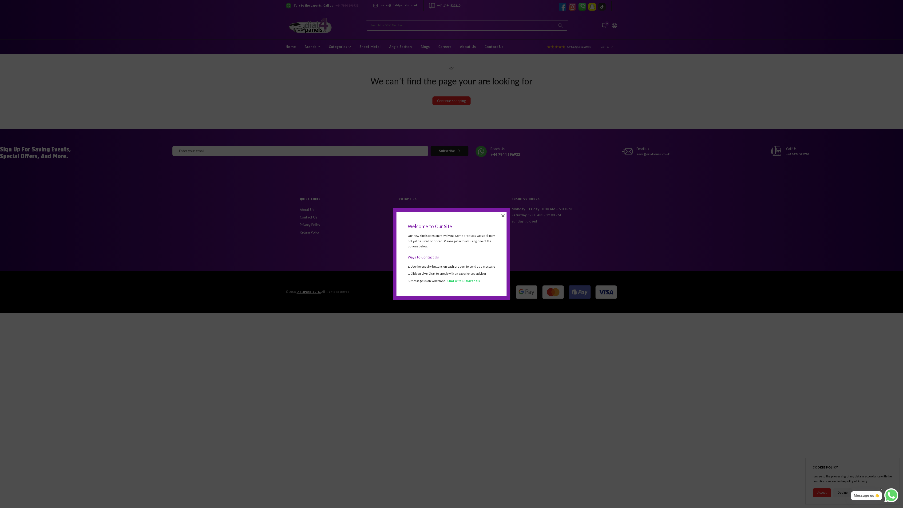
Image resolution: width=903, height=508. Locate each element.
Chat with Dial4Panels (463, 281)
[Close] (503, 215)
